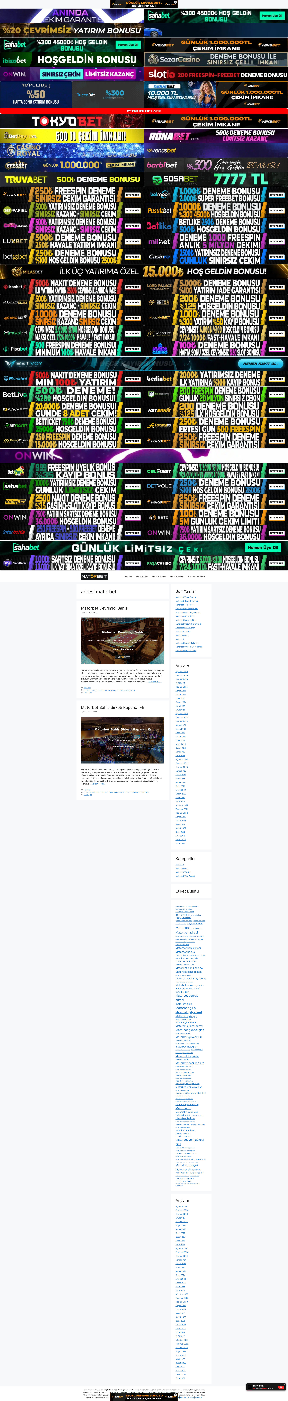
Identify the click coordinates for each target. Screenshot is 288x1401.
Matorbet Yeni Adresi (196, 576)
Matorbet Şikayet (159, 576)
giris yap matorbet (183, 918)
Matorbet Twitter (176, 576)
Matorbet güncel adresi (189, 1025)
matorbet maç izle (182, 1059)
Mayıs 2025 (181, 691)
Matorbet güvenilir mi (189, 1037)
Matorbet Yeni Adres (186, 1130)
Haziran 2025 (182, 687)
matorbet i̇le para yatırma (183, 1050)
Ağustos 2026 (182, 672)
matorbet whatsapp (198, 1124)
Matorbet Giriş (142, 576)
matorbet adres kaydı (182, 936)
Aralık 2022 (181, 790)
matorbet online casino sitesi (184, 1066)
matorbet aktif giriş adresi (196, 936)
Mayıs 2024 (181, 725)
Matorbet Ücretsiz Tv (185, 616)
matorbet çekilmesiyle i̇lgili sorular (185, 1148)
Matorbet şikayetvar (188, 1169)
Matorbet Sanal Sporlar (184, 1093)
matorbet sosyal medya (184, 1099)
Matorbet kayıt (197, 1050)
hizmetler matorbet (181, 924)
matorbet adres (196, 928)
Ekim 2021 (180, 843)
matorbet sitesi (199, 1093)
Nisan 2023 (181, 775)
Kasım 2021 (181, 840)
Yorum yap (88, 692)
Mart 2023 (180, 778)
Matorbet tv (183, 1108)
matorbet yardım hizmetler (183, 1127)
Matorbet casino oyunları (106, 690)
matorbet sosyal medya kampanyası (186, 1102)
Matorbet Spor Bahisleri (187, 1104)
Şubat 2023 (181, 782)
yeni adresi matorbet (185, 1178)
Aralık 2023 (181, 744)
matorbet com (182, 992)
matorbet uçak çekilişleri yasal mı (185, 1122)
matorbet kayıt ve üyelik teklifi (184, 1053)
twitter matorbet (197, 1173)
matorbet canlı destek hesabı (184, 975)
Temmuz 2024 (182, 717)
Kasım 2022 (181, 794)
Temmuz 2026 (182, 675)
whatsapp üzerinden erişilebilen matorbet (187, 1176)
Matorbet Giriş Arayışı (185, 628)
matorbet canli (182, 955)
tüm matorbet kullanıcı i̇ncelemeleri (135, 792)
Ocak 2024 (180, 740)
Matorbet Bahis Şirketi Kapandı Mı (112, 707)
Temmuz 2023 (182, 763)
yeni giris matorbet (183, 1181)
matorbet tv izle (183, 1115)
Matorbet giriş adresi (189, 1012)
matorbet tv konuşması (197, 1115)
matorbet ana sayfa (181, 939)
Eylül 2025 (180, 683)
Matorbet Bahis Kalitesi (186, 620)
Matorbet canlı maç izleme (191, 978)
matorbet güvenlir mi (183, 1040)
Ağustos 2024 (182, 714)
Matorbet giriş (186, 1008)
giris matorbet (196, 915)
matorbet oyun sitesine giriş (183, 1069)
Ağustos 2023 (182, 759)
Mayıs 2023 (181, 771)
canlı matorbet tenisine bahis (184, 909)
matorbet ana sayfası (195, 939)
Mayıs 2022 (181, 817)
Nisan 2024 (181, 729)
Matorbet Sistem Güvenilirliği (188, 624)
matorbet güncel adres (187, 1022)
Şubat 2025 (181, 694)
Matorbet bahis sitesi (188, 948)
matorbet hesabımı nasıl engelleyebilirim (187, 1043)
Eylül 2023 (180, 756)
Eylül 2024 (180, 710)
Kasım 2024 (181, 702)
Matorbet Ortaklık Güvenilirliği (189, 647)
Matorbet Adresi (183, 631)
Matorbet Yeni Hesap (185, 605)
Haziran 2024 (182, 721)
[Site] (72, 194)
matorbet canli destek (197, 955)
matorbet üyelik (200, 1159)
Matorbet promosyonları (189, 1087)
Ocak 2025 (180, 698)
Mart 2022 (180, 824)
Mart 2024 (180, 733)
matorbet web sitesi (183, 1124)
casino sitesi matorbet (185, 912)
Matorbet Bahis (182, 945)
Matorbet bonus (185, 952)
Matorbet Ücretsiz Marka (187, 609)
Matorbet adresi (187, 932)
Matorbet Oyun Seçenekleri (188, 612)
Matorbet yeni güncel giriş (190, 1142)
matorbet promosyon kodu (187, 1084)
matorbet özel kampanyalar (183, 1156)
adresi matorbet (90, 690)
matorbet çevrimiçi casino (186, 1153)
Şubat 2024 (181, 736)
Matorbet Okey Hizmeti (186, 651)
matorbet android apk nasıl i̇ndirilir (185, 942)
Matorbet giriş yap (186, 1016)
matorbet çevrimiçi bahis (125, 690)
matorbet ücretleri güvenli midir (185, 1159)
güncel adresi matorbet (184, 921)
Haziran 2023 (182, 767)
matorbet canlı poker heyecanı (184, 982)
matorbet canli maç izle (187, 958)
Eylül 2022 (180, 801)
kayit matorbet (194, 923)
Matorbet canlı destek (189, 971)
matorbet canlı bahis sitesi (185, 964)
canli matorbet (193, 906)
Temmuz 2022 (182, 809)
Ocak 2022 (180, 832)
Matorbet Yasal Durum (186, 597)
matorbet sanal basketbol (183, 1090)
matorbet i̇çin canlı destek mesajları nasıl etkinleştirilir (187, 1184)
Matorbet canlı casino (189, 968)
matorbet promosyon (184, 1081)
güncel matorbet (199, 921)
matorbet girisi (184, 1003)
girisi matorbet (183, 915)
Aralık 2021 (181, 836)
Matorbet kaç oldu (187, 1056)
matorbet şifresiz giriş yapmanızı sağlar (187, 1162)
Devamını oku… (155, 682)
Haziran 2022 (182, 813)
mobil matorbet (182, 1173)
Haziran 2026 (182, 679)
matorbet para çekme (183, 1075)
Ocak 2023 (180, 786)
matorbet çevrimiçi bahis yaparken (185, 1150)
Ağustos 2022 (182, 805)
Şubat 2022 (181, 828)
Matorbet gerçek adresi (187, 998)
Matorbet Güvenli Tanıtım (187, 601)
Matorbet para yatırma (185, 1072)
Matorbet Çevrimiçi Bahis (104, 608)
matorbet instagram (187, 1046)
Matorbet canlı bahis (186, 961)
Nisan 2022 (181, 820)
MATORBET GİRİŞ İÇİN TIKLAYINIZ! (144, 111)
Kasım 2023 (181, 748)
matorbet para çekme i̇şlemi (183, 1078)
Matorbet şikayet (187, 1165)
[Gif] (144, 271)
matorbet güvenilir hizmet (183, 1033)
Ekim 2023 (180, 752)
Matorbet (128, 576)
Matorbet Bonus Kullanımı (187, 643)
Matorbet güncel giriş (190, 1030)
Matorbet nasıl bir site (190, 1063)
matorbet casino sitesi (187, 988)
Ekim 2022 (180, 798)
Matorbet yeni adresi (183, 1133)
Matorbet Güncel (183, 1019)
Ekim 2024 (180, 706)
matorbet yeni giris (183, 1136)
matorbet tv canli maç (187, 1112)
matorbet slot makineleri (182, 1096)
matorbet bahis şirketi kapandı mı (109, 792)
